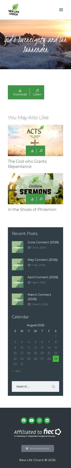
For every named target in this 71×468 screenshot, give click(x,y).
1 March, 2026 (39, 304)
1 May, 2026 (38, 265)
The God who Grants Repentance (27, 164)
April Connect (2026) (43, 277)
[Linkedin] (47, 420)
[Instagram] (39, 420)
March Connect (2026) (39, 297)
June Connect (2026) (43, 242)
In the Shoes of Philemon (32, 209)
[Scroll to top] (64, 458)
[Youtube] (31, 420)
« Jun (17, 371)
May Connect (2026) (43, 260)
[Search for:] (35, 386)
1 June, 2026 (38, 247)
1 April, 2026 (38, 282)
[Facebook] (24, 420)
